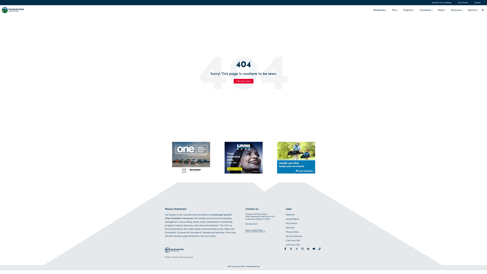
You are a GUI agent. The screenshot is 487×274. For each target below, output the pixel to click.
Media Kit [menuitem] (290, 214)
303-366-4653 (251, 224)
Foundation (425, 10)
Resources (456, 10)
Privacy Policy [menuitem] (292, 232)
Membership (379, 10)
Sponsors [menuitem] (290, 227)
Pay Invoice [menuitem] (291, 223)
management (171, 222)
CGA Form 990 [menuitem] (293, 240)
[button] (285, 249)
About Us (472, 10)
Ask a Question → (255, 230)
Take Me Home (243, 81)
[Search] (482, 10)
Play (394, 10)
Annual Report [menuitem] (292, 219)
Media (441, 10)
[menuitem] (440, 2)
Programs (408, 10)
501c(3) (168, 229)
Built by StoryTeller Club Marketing (243, 266)
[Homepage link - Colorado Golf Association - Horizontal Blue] (174, 251)
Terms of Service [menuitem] (294, 236)
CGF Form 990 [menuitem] (293, 245)
